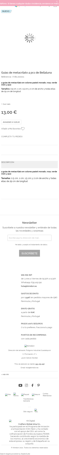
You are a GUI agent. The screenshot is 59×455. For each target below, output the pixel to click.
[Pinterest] (39, 385)
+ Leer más (5, 104)
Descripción (7, 162)
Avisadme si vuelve (11, 122)
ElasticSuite (25, 454)
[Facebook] (32, 385)
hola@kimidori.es (32, 368)
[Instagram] (26, 385)
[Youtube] (20, 385)
